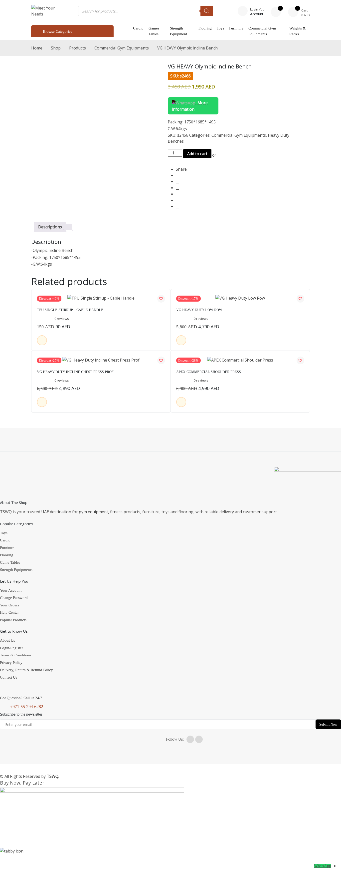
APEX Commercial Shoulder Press (208, 372)
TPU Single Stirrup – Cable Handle (70, 310)
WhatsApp (322, 866)
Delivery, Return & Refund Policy (26, 670)
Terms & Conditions (15, 655)
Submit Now (328, 724)
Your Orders (9, 605)
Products (77, 48)
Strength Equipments (16, 570)
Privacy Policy (11, 663)
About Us (7, 640)
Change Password (14, 598)
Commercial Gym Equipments (262, 31)
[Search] (206, 11)
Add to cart (197, 153)
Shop (56, 48)
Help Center (9, 612)
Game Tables (10, 562)
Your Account (10, 590)
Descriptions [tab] (50, 227)
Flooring (205, 28)
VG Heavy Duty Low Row (199, 310)
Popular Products (13, 620)
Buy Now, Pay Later (22, 782)
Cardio (138, 28)
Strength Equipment (178, 31)
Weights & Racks (297, 31)
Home (36, 48)
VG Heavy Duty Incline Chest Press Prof (75, 372)
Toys (220, 28)
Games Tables (154, 31)
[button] (213, 155)
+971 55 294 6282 (26, 706)
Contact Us (8, 677)
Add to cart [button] (42, 340)
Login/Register (11, 648)
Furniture (236, 28)
